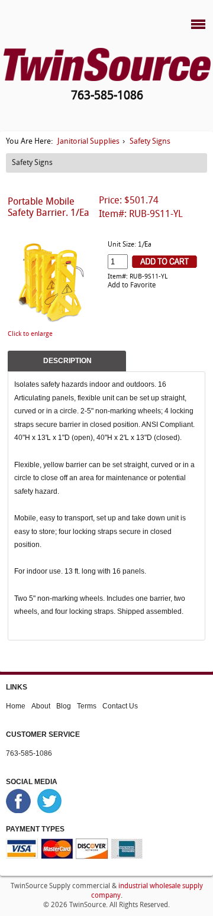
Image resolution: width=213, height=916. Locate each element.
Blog (63, 705)
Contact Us (120, 705)
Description (67, 361)
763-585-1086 (29, 753)
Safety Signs (150, 141)
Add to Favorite (132, 285)
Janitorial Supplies (88, 141)
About (40, 705)
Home (15, 705)
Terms (86, 705)
